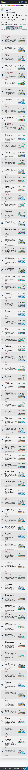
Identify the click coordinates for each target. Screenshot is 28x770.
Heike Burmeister (8, 286)
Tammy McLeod (8, 230)
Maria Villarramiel (8, 750)
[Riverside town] (8, 27)
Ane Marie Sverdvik (8, 251)
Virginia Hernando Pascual (10, 607)
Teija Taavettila (12, 296)
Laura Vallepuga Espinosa (10, 554)
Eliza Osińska (7, 421)
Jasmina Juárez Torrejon (9, 303)
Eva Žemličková (13, 40)
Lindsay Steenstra (11, 232)
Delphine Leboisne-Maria (10, 162)
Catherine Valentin (8, 179)
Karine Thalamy (8, 367)
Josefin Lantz (13, 465)
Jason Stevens (7, 205)
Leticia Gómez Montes (9, 304)
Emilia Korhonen (8, 128)
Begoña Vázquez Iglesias (11, 504)
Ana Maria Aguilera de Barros (10, 190)
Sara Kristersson (8, 222)
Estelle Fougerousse (9, 139)
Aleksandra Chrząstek (9, 156)
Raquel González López (9, 432)
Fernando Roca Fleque (9, 306)
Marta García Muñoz (9, 616)
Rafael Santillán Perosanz (10, 240)
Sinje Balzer (11, 287)
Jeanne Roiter (13, 75)
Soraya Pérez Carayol (9, 109)
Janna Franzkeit (8, 118)
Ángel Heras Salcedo (9, 111)
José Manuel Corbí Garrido (10, 213)
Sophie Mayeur (8, 312)
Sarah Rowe (7, 377)
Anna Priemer (11, 223)
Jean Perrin (7, 459)
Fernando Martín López (9, 216)
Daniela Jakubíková (12, 458)
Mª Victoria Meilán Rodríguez (10, 428)
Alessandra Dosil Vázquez (10, 502)
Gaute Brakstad (8, 69)
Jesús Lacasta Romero (10, 323)
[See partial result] (19, 41)
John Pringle (7, 512)
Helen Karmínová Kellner (9, 41)
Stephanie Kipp (8, 385)
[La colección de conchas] (20, 27)
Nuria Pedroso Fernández (10, 430)
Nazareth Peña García (9, 322)
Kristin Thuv (7, 66)
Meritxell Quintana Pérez (10, 324)
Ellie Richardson (13, 484)
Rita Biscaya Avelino (9, 703)
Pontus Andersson (8, 198)
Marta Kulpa (7, 171)
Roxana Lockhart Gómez (11, 617)
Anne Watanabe (8, 635)
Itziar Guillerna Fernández (10, 321)
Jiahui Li (6, 412)
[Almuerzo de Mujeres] (16, 27)
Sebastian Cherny (12, 694)
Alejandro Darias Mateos (9, 305)
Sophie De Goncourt (9, 137)
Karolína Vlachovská (9, 341)
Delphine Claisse (11, 180)
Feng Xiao (7, 528)
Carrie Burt (10, 270)
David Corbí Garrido (9, 212)
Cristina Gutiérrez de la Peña (10, 429)
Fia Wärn (11, 197)
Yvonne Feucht (8, 233)
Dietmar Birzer (7, 387)
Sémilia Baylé (7, 163)
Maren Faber (13, 120)
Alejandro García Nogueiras (10, 644)
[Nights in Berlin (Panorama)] (12, 27)
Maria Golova (14, 278)
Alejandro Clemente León (9, 59)
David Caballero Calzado (9, 60)
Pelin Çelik (7, 347)
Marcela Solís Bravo (12, 450)
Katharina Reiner (12, 127)
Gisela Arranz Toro (8, 404)
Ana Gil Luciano (8, 57)
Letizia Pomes (8, 279)
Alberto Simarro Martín (9, 555)
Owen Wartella (7, 510)
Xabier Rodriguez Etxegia (10, 600)
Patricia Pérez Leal (8, 501)
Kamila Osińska (13, 421)
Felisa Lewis (12, 377)
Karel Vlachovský (13, 340)
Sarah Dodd (12, 527)
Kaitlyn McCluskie (8, 153)
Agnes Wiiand (7, 465)
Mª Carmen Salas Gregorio (9, 629)
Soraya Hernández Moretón (10, 664)
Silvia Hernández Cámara (10, 258)
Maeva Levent (7, 164)
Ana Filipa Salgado (8, 683)
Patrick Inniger (7, 278)
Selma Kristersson (8, 225)
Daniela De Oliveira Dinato (10, 188)
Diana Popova (7, 457)
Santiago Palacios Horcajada (10, 393)
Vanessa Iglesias (8, 588)
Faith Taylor (7, 92)
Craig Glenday (11, 636)
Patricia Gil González (9, 503)
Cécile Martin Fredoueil (9, 100)
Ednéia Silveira (7, 187)
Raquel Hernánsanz (8, 711)
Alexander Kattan (8, 482)
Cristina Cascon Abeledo (10, 252)
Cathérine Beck (8, 441)
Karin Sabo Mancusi (9, 729)
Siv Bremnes (12, 66)
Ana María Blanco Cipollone (10, 740)
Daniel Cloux (7, 439)
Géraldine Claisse (8, 181)
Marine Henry (13, 138)
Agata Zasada (14, 170)
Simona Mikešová (8, 339)
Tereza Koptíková (8, 39)
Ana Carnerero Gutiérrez (9, 356)
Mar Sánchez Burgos (9, 576)
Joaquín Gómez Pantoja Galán (11, 577)
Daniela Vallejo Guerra (10, 589)
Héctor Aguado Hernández (10, 638)
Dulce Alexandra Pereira (9, 331)
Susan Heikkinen (8, 297)
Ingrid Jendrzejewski (9, 474)
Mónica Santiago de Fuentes (10, 112)
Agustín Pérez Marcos (9, 556)
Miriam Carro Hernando (9, 606)
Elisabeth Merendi (11, 155)
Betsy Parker (13, 76)
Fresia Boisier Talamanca (9, 646)
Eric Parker (7, 379)
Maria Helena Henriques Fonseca (9, 685)
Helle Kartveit (13, 250)
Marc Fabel (14, 118)
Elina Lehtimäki (8, 294)
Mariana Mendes (8, 332)
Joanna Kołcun (7, 170)
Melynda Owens (8, 269)
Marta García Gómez (9, 720)
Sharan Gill (7, 527)
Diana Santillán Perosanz (9, 239)
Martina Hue (9, 314)
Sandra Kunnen (8, 145)
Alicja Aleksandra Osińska (10, 420)
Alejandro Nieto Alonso (9, 544)
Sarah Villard (12, 439)
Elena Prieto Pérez (8, 545)
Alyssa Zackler (13, 92)
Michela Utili (7, 82)
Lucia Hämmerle (8, 492)
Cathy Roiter (7, 76)
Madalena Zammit (11, 83)
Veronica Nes (7, 250)
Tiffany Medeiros (8, 93)
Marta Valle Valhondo (9, 451)
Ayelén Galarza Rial (8, 693)
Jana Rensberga (8, 84)
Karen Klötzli (7, 495)
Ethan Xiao (11, 528)
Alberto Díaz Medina (9, 597)
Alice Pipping (7, 466)
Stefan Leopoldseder (9, 440)
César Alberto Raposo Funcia (10, 653)
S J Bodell (6, 127)
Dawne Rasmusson (8, 48)
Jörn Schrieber (7, 120)
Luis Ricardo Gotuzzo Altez (10, 447)
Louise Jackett (7, 204)
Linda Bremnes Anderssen (10, 68)
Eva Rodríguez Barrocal (9, 674)
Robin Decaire (7, 75)
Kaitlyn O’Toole (8, 485)
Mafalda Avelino (11, 704)
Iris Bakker (7, 197)
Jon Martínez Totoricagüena (9, 647)
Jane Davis (13, 510)
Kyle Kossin (9, 49)
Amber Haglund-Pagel (10, 94)
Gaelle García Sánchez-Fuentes (10, 110)
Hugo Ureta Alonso (8, 534)
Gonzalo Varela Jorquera (9, 587)
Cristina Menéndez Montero (10, 546)
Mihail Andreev (12, 520)
